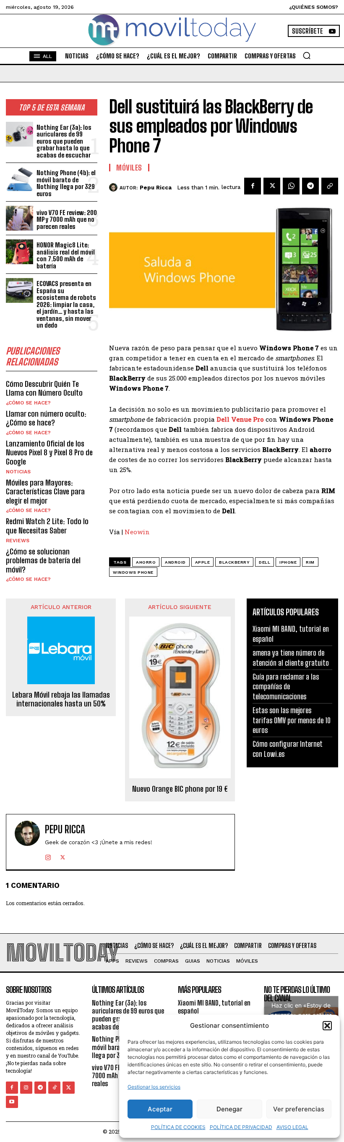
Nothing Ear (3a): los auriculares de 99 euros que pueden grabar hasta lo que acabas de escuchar (63, 141)
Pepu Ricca (156, 187)
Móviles (129, 167)
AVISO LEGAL (292, 1127)
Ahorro (146, 562)
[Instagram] (48, 856)
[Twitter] (271, 186)
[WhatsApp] (291, 186)
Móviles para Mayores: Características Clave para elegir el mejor (45, 491)
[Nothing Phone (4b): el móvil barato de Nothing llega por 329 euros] (19, 179)
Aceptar (160, 1109)
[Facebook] (252, 186)
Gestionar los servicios (154, 1087)
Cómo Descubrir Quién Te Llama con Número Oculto (44, 388)
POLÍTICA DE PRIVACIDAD (241, 1127)
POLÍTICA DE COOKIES (178, 1127)
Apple (202, 562)
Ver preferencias (298, 1109)
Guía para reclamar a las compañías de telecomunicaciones (286, 686)
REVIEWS (17, 540)
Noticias (18, 471)
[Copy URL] (329, 186)
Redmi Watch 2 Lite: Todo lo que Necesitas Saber (47, 526)
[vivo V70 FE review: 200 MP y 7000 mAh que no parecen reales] (19, 218)
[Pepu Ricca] (114, 187)
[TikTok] (54, 1088)
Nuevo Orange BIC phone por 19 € (180, 789)
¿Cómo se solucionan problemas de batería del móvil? (43, 560)
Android (175, 562)
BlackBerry (234, 562)
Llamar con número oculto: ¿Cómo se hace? (46, 418)
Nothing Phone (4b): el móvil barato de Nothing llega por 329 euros (66, 183)
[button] (327, 1025)
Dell (264, 562)
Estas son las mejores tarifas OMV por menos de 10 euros (292, 720)
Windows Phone (133, 572)
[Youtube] (12, 1102)
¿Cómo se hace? (28, 402)
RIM (310, 562)
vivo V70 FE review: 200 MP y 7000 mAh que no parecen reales (66, 219)
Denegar (229, 1109)
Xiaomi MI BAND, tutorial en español (214, 1007)
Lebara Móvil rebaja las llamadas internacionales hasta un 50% (61, 699)
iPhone (288, 562)
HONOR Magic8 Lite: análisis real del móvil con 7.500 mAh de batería (65, 255)
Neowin (137, 532)
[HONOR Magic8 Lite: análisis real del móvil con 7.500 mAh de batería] (19, 251)
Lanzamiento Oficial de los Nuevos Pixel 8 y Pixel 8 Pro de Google (49, 452)
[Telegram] (310, 186)
